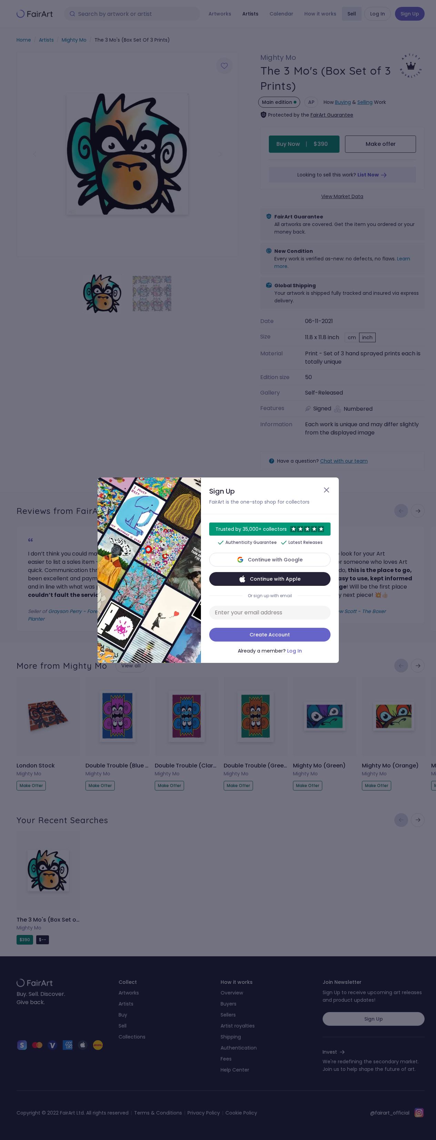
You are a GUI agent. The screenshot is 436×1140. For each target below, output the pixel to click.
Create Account (270, 634)
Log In (294, 650)
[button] (218, 570)
